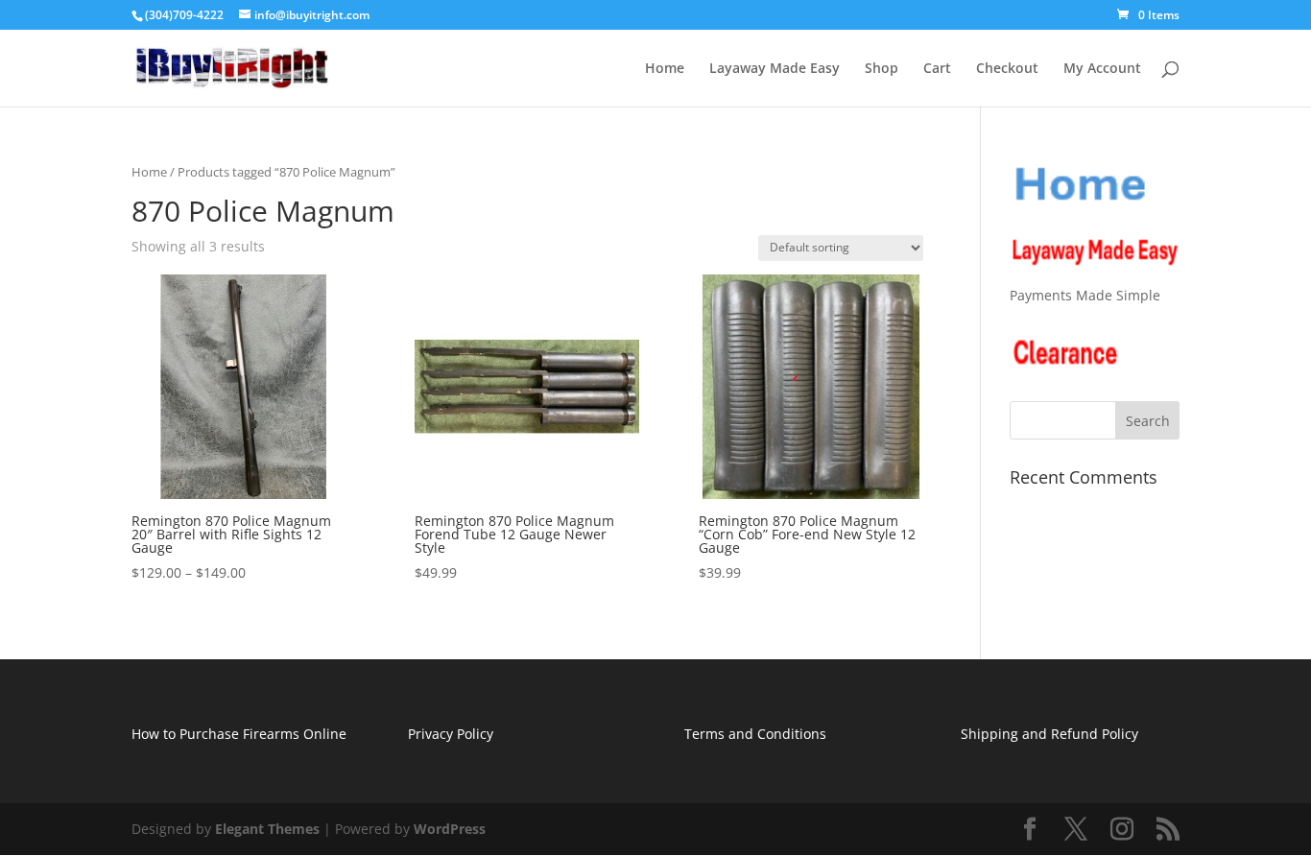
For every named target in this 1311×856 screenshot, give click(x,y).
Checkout (1007, 69)
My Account (1102, 69)
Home (664, 69)
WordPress (450, 829)
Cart (937, 69)
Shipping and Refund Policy (1049, 734)
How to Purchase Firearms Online (238, 734)
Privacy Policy (450, 734)
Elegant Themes (267, 829)
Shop (881, 69)
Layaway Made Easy (774, 69)
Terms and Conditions (755, 734)
